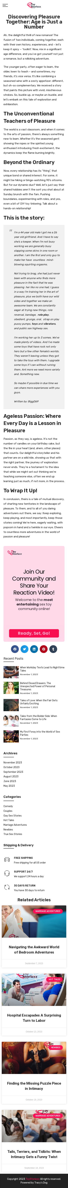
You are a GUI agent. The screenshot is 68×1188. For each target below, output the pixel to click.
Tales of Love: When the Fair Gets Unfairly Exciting (39, 702)
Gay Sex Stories (12, 815)
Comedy (8, 806)
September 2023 (13, 772)
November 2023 (12, 762)
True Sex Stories (12, 834)
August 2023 (10, 776)
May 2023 (9, 785)
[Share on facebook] (15, 649)
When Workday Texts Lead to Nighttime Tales (42, 669)
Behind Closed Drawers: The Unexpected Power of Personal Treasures (37, 686)
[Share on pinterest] (44, 649)
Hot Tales (8, 820)
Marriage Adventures (15, 824)
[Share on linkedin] (34, 649)
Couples (7, 811)
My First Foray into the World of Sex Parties (40, 733)
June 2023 (9, 781)
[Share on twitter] (24, 649)
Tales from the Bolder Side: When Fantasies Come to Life (38, 718)
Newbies (8, 829)
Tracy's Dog (40, 1182)
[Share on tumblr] (53, 649)
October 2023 (11, 767)
